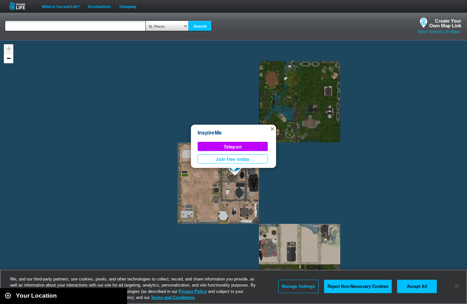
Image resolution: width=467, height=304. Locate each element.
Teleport (233, 146)
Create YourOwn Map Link (445, 23)
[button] (272, 128)
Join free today (232, 159)
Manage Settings (298, 286)
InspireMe (210, 132)
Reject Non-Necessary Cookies (358, 286)
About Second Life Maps (439, 32)
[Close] (457, 286)
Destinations (99, 6)
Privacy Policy (193, 291)
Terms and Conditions (172, 297)
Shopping (127, 6)
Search (199, 26)
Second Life (21, 6)
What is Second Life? (61, 6)
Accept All (417, 286)
